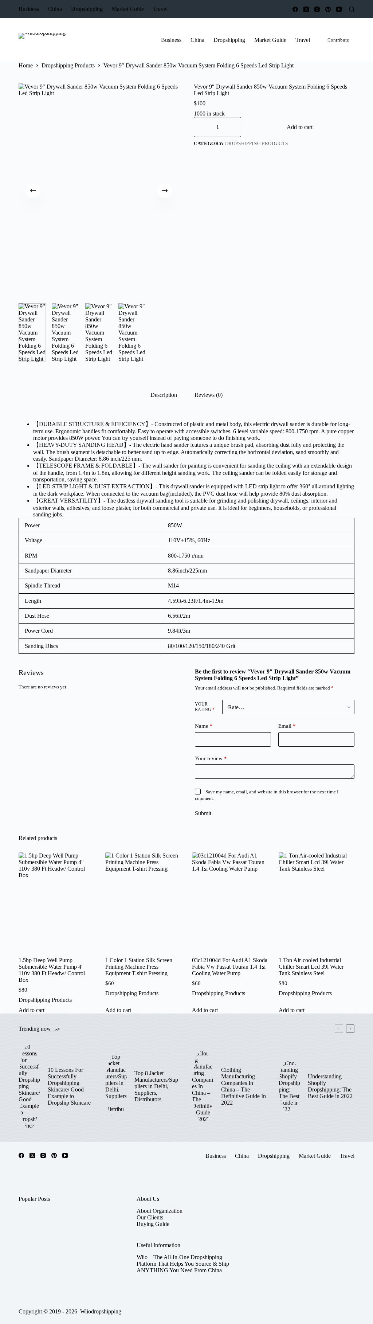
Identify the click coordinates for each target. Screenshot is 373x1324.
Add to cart (300, 127)
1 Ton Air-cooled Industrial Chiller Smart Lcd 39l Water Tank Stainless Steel (311, 966)
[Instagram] (317, 9)
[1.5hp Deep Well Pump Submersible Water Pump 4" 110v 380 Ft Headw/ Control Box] (56, 902)
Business (29, 9)
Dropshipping (87, 9)
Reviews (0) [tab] (209, 395)
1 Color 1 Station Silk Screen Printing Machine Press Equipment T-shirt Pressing (138, 966)
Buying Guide (153, 1224)
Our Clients (150, 1217)
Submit (203, 813)
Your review (211, 758)
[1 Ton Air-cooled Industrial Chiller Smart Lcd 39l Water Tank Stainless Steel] (316, 902)
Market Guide (128, 9)
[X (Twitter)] (306, 9)
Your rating (205, 707)
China (55, 9)
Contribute (338, 40)
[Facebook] (295, 9)
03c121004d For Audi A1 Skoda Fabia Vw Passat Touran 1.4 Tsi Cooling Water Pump (229, 966)
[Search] (351, 9)
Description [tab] (163, 395)
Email (287, 726)
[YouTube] (339, 9)
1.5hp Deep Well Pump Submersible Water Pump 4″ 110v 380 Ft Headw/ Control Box (52, 970)
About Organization (159, 1211)
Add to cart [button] (31, 1010)
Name (204, 726)
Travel (160, 9)
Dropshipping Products (256, 143)
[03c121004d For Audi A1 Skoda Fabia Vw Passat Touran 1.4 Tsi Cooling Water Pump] (230, 902)
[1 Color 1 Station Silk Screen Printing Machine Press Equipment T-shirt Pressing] (143, 902)
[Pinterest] (328, 9)
